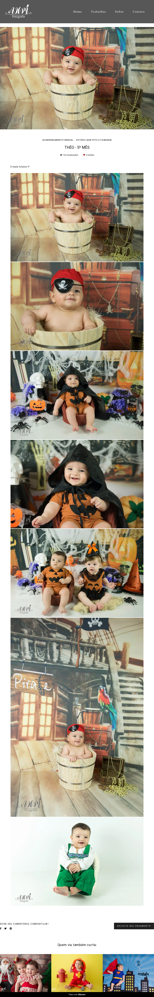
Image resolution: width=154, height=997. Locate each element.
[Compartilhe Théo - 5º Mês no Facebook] (0, 928)
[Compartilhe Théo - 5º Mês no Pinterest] (11, 928)
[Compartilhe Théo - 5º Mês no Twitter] (5, 928)
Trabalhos (98, 11)
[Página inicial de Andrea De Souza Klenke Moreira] (21, 12)
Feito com (77, 994)
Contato (139, 11)
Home (77, 11)
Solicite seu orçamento (134, 926)
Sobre (119, 11)
